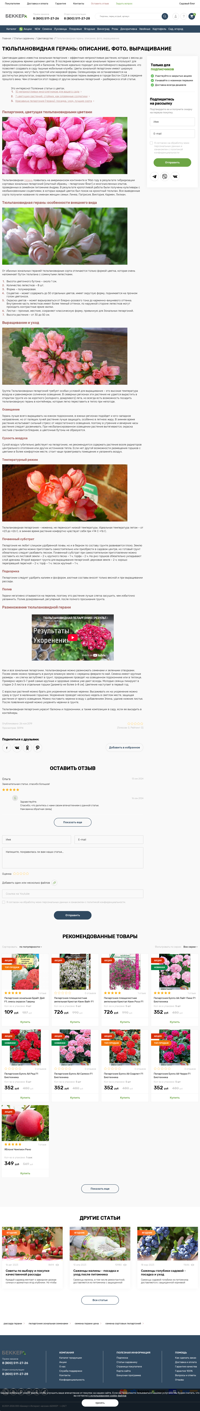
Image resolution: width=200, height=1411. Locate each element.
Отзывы (179, 1379)
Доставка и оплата (37, 3)
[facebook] (6, 747)
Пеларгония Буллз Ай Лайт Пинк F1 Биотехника (174, 1000)
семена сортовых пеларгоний (123, 1323)
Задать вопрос (124, 3)
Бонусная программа (129, 1375)
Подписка (122, 1357)
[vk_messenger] (175, 176)
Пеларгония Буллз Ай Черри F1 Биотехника (172, 1075)
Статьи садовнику (127, 1362)
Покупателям (12, 3)
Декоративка (128, 29)
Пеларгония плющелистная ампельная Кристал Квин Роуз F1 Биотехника (123, 1000)
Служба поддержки (70, 1370)
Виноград (103, 29)
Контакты (78, 3)
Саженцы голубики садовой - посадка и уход (163, 1272)
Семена (47, 29)
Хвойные (144, 29)
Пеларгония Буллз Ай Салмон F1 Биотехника (73, 1075)
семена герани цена (87, 1323)
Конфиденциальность (71, 1379)
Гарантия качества (186, 1366)
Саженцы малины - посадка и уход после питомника (96, 1272)
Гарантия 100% (184, 1370)
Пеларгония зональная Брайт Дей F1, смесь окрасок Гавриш (24, 1000)
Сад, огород (175, 29)
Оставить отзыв (100, 3)
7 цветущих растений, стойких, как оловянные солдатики (51, 96)
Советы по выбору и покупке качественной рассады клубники (27, 1274)
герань (28, 180)
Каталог (11, 29)
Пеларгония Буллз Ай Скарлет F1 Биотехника (123, 1075)
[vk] (17, 747)
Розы (115, 29)
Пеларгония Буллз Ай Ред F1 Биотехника (21, 1075)
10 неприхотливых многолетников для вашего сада (47, 91)
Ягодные (89, 29)
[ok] (27, 747)
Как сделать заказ (185, 1357)
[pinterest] (37, 747)
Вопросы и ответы (185, 1375)
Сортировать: (10, 946)
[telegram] (154, 176)
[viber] (164, 176)
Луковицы (60, 29)
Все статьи (100, 1300)
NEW (37, 29)
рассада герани (13, 1323)
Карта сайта (124, 1370)
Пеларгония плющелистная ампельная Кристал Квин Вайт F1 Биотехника (73, 1000)
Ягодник (12, 1233)
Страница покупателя (129, 1366)
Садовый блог (187, 3)
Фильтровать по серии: (168, 946)
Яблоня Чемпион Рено (17, 1149)
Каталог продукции (70, 1357)
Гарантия (60, 3)
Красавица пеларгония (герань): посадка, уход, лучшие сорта (53, 101)
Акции (28, 29)
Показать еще (72, 822)
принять (100, 1402)
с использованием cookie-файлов (107, 1395)
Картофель (159, 29)
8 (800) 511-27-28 (77, 18)
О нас (62, 1366)
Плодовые (75, 29)
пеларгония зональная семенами (48, 1323)
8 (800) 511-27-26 (46, 18)
